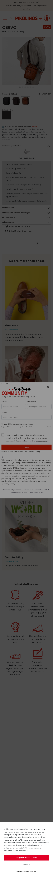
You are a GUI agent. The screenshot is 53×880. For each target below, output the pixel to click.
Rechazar (26, 865)
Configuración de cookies (26, 871)
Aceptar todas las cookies (26, 858)
